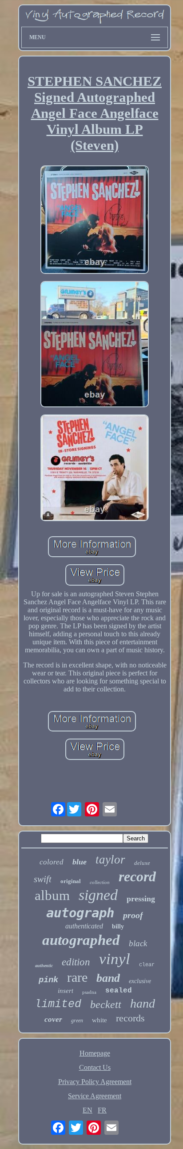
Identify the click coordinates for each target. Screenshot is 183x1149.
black (138, 943)
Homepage (95, 1053)
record (137, 876)
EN (87, 1110)
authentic (44, 965)
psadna (89, 992)
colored (52, 862)
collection (100, 882)
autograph (80, 912)
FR (102, 1110)
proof (133, 915)
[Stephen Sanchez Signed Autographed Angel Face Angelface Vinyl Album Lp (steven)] (95, 220)
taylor (110, 859)
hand (142, 1003)
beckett (105, 1004)
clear (147, 965)
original (70, 881)
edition (76, 962)
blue (79, 861)
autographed (81, 940)
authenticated (84, 926)
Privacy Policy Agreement (94, 1081)
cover (53, 1019)
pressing (141, 898)
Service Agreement (94, 1096)
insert (65, 990)
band (108, 978)
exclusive (140, 981)
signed (98, 895)
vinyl (114, 959)
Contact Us (95, 1067)
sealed (118, 991)
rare (77, 977)
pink (48, 980)
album (52, 895)
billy (118, 926)
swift (43, 879)
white (99, 1020)
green (77, 1020)
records (130, 1018)
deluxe (142, 863)
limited (58, 1004)
